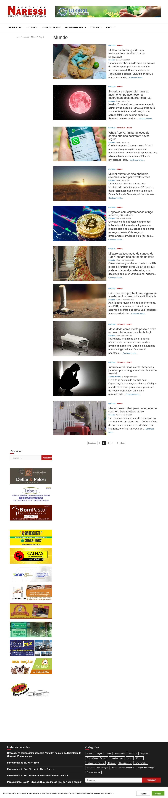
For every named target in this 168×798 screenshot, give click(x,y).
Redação (112, 60)
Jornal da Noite (117, 758)
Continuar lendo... (136, 77)
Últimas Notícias (93, 772)
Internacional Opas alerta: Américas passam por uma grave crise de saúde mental (79, 378)
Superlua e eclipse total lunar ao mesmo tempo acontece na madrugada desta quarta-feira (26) (79, 102)
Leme (129, 758)
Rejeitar (143, 793)
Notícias (31, 28)
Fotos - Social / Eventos (96, 758)
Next (122, 443)
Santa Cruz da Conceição (97, 767)
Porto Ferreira (140, 763)
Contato (110, 28)
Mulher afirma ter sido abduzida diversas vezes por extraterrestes (79, 183)
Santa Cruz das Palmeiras (123, 767)
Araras (89, 753)
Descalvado (120, 753)
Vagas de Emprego (51, 28)
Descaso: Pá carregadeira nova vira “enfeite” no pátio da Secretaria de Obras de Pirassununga (44, 754)
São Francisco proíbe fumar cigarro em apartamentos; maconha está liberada (79, 301)
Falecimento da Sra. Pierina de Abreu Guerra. (31, 769)
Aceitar (158, 793)
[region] (84, 792)
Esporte (144, 753)
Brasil (108, 753)
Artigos (99, 753)
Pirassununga (125, 763)
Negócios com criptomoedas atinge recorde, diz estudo (79, 223)
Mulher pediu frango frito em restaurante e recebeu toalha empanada (79, 61)
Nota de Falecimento (75, 28)
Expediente (96, 28)
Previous (92, 443)
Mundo (120, 45)
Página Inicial (15, 28)
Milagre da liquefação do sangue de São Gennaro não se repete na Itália (79, 263)
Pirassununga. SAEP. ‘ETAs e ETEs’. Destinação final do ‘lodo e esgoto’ (44, 781)
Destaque (121, 128)
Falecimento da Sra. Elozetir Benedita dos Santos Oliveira (37, 775)
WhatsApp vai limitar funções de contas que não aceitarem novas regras (79, 144)
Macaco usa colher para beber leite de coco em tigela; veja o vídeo (79, 418)
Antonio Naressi (114, 376)
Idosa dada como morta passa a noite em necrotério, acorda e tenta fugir (79, 338)
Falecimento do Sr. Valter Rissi (23, 762)
